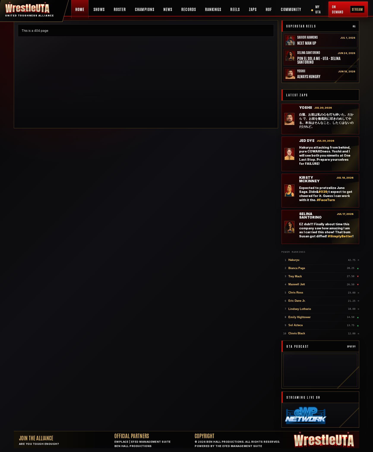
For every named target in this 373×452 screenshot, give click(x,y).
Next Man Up (306, 43)
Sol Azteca (295, 325)
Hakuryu (293, 260)
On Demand (347, 9)
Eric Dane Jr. (296, 300)
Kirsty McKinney (309, 179)
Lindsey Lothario (299, 309)
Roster (120, 9)
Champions (144, 9)
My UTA (316, 9)
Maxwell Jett (296, 284)
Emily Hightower (299, 317)
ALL (354, 26)
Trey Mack (295, 276)
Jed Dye (307, 141)
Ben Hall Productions (133, 446)
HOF (269, 9)
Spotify (351, 346)
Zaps (253, 9)
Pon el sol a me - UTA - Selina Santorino (318, 60)
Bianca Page (296, 268)
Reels (235, 9)
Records (188, 9)
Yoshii (301, 70)
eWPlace (121, 441)
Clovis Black (296, 333)
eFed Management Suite (151, 441)
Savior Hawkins (307, 37)
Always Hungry (308, 76)
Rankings (213, 9)
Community (291, 9)
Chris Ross (295, 292)
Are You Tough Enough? (39, 444)
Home (79, 9)
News (167, 9)
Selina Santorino (308, 52)
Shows (98, 9)
